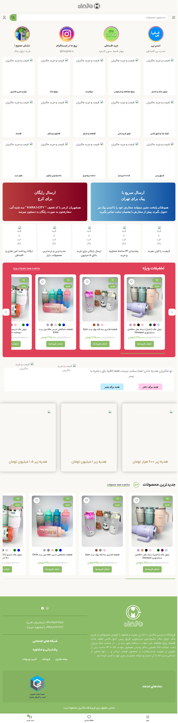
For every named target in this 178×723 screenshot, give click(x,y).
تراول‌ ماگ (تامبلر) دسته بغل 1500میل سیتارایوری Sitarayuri (144, 331)
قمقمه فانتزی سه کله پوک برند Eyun (100, 329)
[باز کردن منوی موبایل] (173, 17)
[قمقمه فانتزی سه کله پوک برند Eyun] (100, 299)
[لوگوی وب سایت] (89, 6)
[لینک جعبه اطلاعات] (155, 39)
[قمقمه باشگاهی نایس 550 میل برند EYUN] (56, 299)
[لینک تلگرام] (42, 608)
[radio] (158, 325)
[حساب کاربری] (4, 17)
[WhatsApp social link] (47, 608)
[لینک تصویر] (133, 616)
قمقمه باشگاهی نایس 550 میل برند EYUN (56, 331)
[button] (171, 312)
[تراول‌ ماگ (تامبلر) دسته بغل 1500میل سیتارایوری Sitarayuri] (144, 299)
